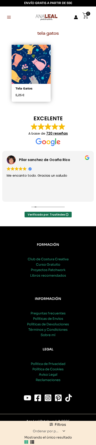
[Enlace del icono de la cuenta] (76, 17)
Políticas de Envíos (48, 319)
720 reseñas (57, 133)
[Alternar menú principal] (8, 17)
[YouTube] (27, 398)
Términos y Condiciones (48, 330)
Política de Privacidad (48, 364)
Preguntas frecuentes (48, 313)
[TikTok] (68, 398)
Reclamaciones (48, 380)
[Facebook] (38, 398)
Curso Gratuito (48, 265)
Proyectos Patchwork (48, 270)
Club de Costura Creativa (48, 259)
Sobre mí (48, 335)
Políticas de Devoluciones (48, 324)
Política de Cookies (48, 369)
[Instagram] (48, 398)
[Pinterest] (58, 398)
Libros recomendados (48, 275)
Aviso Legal (48, 375)
